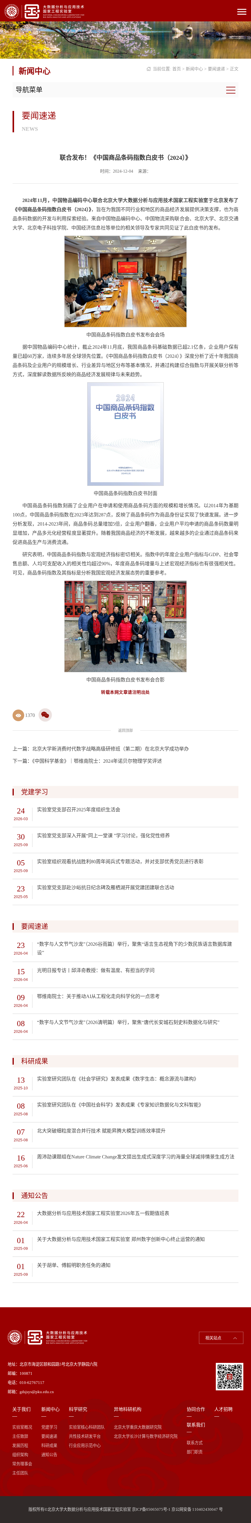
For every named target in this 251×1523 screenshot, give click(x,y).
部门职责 (195, 1452)
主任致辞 (20, 1436)
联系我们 (196, 1424)
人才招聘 (223, 1409)
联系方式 (195, 1442)
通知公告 (49, 1454)
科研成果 (49, 1445)
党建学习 (49, 1427)
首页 (176, 69)
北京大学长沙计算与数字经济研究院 (146, 1436)
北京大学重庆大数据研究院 (138, 1427)
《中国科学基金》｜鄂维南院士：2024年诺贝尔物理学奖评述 (97, 761)
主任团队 (20, 1473)
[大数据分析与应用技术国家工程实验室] (44, 11)
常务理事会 (22, 1464)
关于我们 (21, 1409)
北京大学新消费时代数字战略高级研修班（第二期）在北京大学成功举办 (110, 748)
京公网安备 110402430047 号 (197, 1509)
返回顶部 (125, 730)
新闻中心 (194, 69)
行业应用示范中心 (85, 1445)
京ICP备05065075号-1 (151, 1509)
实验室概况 (22, 1427)
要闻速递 (216, 69)
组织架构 (20, 1454)
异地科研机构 (127, 1409)
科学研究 (78, 1409)
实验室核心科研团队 (87, 1427)
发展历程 (20, 1445)
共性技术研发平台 (85, 1436)
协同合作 (196, 1409)
